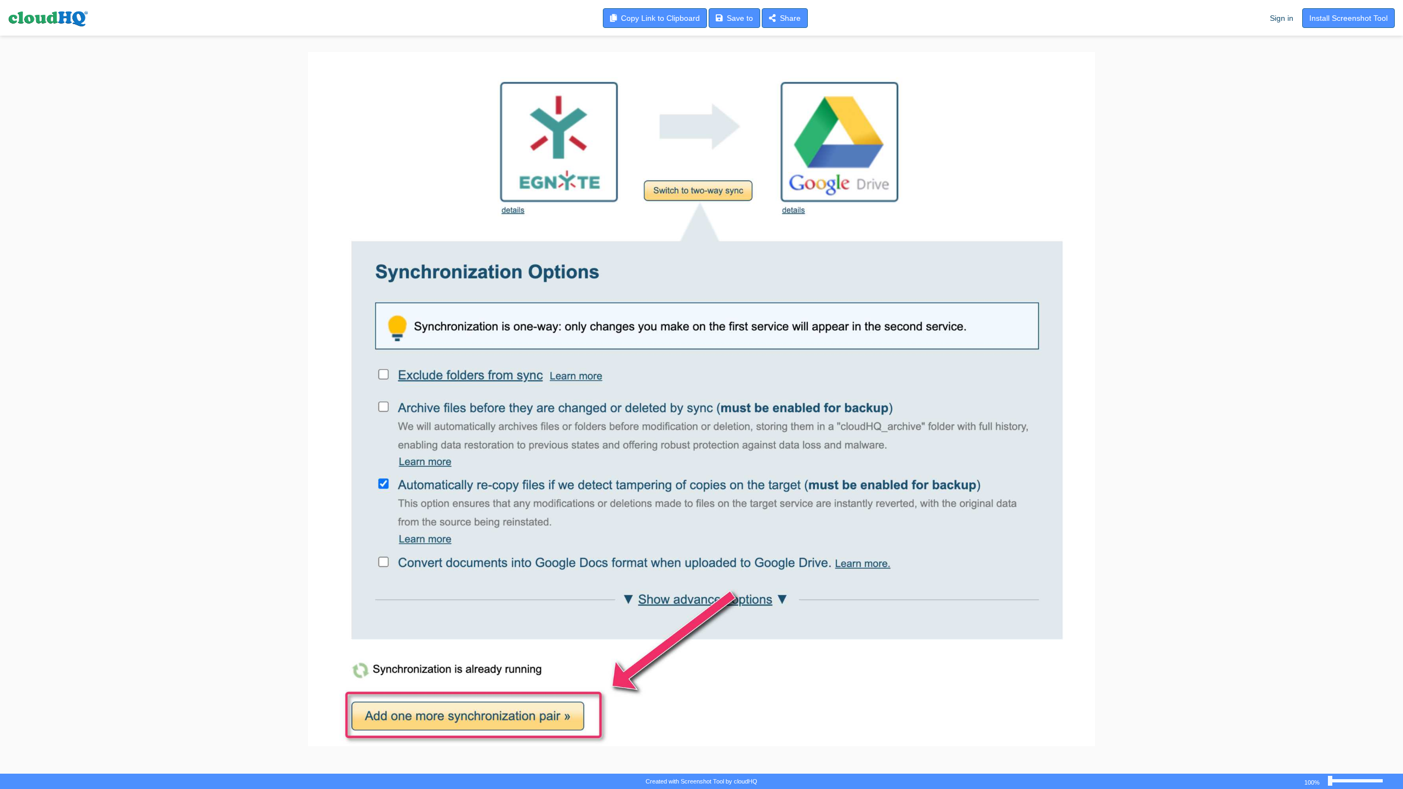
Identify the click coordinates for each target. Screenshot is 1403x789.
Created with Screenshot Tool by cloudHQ (701, 781)
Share (788, 18)
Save (737, 18)
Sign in (1281, 18)
